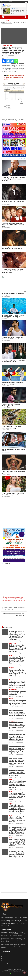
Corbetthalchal (7, 45)
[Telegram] (12, 61)
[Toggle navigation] (3, 17)
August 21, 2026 (13, 641)
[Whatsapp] (16, 61)
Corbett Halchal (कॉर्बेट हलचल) (16, 969)
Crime (10, 815)
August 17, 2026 (13, 754)
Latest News (7, 627)
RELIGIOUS (11, 667)
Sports (11, 698)
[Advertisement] (14, 513)
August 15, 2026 (13, 835)
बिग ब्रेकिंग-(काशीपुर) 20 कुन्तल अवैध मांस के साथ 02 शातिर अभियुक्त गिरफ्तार (14, 608)
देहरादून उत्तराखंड (5, 600)
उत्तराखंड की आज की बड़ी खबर (17, 597)
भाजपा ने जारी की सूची (13, 600)
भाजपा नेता (20, 600)
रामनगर (23, 600)
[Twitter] (8, 61)
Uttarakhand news (6, 597)
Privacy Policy (4, 963)
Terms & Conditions (6, 961)
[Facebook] (4, 61)
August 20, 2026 (13, 677)
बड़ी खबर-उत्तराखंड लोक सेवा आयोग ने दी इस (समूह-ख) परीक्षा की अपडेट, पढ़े (13, 614)
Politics (14, 45)
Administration (13, 709)
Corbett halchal (8, 596)
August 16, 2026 (13, 789)
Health (11, 679)
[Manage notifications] (24, 972)
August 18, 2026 (13, 730)
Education (12, 689)
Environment (4, 959)
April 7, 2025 (5, 55)
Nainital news (16, 596)
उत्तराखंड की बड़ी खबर (6, 599)
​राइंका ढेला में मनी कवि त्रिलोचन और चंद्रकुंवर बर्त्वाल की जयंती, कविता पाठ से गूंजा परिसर (17, 693)
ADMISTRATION (12, 643)
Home (2, 955)
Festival (11, 849)
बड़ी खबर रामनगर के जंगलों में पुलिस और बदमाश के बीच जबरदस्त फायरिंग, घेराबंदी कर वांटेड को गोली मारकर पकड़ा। (17, 819)
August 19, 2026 (13, 706)
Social (17, 689)
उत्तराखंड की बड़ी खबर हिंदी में (16, 599)
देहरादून (10, 779)
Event (10, 629)
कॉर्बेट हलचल (11, 55)
